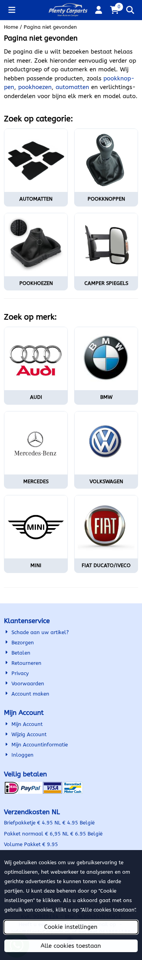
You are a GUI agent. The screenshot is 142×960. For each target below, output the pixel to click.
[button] (12, 10)
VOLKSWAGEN (106, 481)
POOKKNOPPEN (106, 199)
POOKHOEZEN (36, 283)
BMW (106, 397)
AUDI (36, 397)
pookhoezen (35, 87)
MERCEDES (36, 481)
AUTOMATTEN (35, 199)
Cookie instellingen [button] (70, 926)
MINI (35, 565)
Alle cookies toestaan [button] (71, 945)
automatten (72, 87)
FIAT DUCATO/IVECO (106, 565)
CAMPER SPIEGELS (106, 283)
